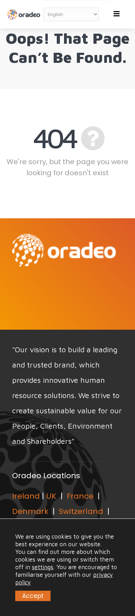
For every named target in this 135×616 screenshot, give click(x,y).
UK (51, 496)
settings (42, 567)
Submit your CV (64, 313)
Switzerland (81, 511)
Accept (33, 596)
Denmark (30, 511)
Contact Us (64, 286)
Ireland (26, 496)
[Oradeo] (24, 11)
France (80, 496)
